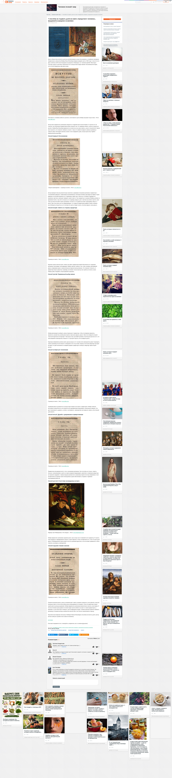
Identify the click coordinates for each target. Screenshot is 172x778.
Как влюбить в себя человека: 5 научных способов (112, 240)
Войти (166, 1)
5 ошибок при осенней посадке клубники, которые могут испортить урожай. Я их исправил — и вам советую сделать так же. (112, 531)
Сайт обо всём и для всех (108, 130)
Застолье (105, 428)
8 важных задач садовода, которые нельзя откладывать (32, 731)
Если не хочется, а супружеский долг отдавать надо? (112, 169)
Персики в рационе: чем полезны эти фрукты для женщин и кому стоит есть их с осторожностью (96, 736)
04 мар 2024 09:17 (57, 664)
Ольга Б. (55, 650)
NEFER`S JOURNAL (106, 405)
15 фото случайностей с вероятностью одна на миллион (112, 296)
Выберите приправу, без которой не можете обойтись (11, 720)
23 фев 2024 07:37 (57, 646)
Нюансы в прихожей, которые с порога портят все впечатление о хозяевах (112, 29)
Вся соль (48, 14)
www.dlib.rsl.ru (51, 119)
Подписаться (112, 19)
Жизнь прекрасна (106, 271)
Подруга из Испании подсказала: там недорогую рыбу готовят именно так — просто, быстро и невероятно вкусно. (111, 622)
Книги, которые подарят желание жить (110, 265)
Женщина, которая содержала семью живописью (112, 448)
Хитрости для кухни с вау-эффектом (111, 41)
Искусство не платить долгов (58, 630)
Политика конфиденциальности (110, 45)
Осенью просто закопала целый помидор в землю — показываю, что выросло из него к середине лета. (111, 669)
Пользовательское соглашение (110, 44)
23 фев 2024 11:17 (57, 675)
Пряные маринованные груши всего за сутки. (75, 762)
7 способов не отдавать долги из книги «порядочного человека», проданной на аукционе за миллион (82, 14)
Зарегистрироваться (159, 1)
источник (50, 620)
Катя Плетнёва (56, 667)
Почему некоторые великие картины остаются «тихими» (111, 597)
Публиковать (56, 686)
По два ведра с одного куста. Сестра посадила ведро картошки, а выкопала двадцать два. (138, 709)
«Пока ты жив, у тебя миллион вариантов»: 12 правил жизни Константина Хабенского (111, 124)
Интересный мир (106, 81)
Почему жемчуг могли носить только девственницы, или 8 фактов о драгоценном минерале (111, 33)
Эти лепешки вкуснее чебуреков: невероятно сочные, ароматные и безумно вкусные (112, 422)
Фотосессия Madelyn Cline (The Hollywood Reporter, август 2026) (112, 485)
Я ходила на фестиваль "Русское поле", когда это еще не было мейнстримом (111, 399)
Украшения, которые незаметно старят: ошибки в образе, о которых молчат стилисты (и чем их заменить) (96, 709)
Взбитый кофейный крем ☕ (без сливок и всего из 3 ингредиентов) (117, 706)
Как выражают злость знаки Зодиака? (112, 26)
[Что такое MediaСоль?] (170, 0)
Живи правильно (106, 246)
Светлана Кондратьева (58, 643)
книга (82, 630)
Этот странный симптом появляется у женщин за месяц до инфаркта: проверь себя (111, 38)
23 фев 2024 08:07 (57, 653)
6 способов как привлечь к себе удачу (112, 320)
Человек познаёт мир (67, 7)
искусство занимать (73, 630)
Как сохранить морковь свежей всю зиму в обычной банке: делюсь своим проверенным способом (54, 708)
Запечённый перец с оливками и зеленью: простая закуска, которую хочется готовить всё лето (12, 744)
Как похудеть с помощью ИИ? (32, 707)
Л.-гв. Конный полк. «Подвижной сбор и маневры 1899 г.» (117, 744)
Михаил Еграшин (57, 656)
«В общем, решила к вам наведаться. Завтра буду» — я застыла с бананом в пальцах (160, 769)
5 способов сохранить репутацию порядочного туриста (110, 75)
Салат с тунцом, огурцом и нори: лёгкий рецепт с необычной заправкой (159, 710)
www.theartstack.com (78, 532)
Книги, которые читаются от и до (111, 229)
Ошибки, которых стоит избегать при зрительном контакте (52, 737)
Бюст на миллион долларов (111, 63)
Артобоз (104, 68)
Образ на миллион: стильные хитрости (111, 100)
